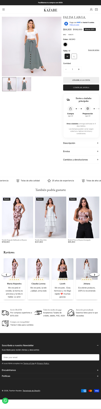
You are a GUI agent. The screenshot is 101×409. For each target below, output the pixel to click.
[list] (31, 46)
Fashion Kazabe (15, 391)
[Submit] (96, 357)
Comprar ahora (81, 87)
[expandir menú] (3, 9)
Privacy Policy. (43, 363)
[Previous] (7, 46)
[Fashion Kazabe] (50, 9)
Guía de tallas (93, 50)
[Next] (56, 46)
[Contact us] (5, 401)
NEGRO (65, 44)
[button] (96, 9)
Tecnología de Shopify (31, 391)
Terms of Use (29, 363)
